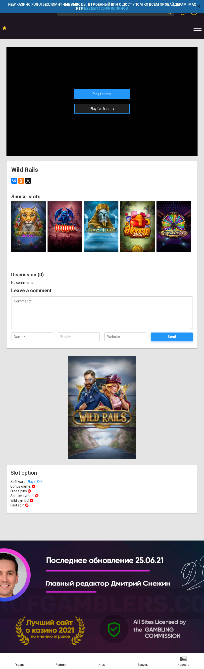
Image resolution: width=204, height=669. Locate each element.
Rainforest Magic (28, 246)
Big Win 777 (174, 246)
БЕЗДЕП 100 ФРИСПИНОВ (106, 8)
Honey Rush (137, 246)
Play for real (102, 94)
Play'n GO (28, 207)
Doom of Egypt (101, 246)
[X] (28, 181)
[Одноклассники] (21, 181)
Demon (64, 246)
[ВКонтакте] (14, 181)
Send (172, 337)
